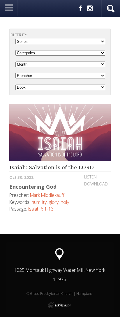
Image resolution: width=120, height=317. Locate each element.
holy (65, 202)
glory (54, 202)
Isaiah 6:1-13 (41, 209)
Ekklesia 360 (59, 305)
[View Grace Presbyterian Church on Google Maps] (59, 254)
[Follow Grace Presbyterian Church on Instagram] (90, 8)
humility (39, 202)
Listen (90, 177)
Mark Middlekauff (47, 195)
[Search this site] (110, 9)
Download (96, 184)
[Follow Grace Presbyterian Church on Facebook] (80, 8)
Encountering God (33, 186)
